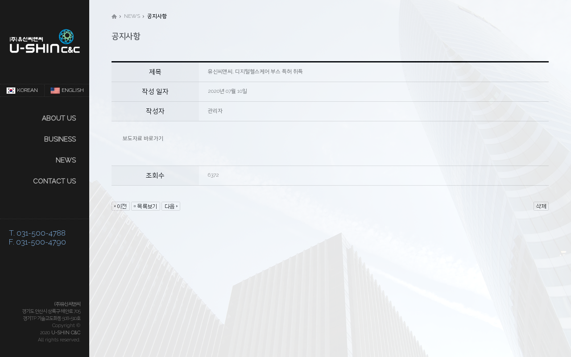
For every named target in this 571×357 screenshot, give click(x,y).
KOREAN (27, 90)
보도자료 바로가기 (143, 138)
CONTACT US (54, 181)
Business (60, 139)
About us (59, 118)
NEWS (66, 160)
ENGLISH (73, 90)
